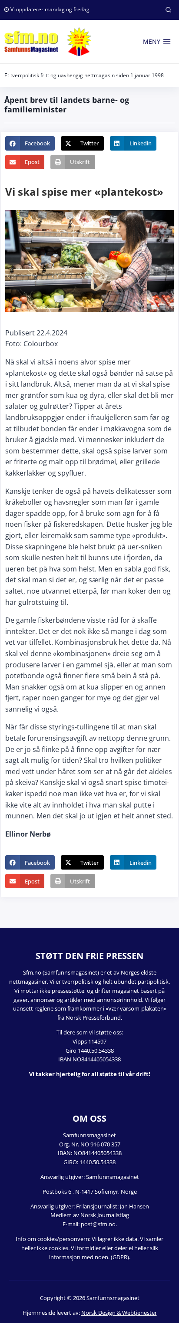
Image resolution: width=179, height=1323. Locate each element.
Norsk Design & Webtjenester (119, 1312)
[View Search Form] (168, 9)
